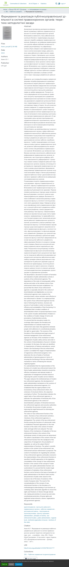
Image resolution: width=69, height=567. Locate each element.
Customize (18, 564)
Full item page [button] (31, 559)
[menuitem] (33, 3)
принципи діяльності (43, 507)
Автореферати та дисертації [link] (38, 9)
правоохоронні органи (32, 509)
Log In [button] (63, 4)
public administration (44, 518)
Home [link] (5, 9)
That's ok (4, 564)
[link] (11, 47)
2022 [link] (3, 53)
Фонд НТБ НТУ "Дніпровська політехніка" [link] (18, 9)
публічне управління (48, 509)
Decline (11, 564)
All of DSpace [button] (33, 4)
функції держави (43, 514)
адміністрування (30, 507)
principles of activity (40, 516)
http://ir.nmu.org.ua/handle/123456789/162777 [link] (39, 548)
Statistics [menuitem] (43, 4)
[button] (5, 3)
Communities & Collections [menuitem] (18, 4)
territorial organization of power (38, 520)
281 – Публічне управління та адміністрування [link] (14, 12)
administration (28, 516)
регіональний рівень (31, 511)
